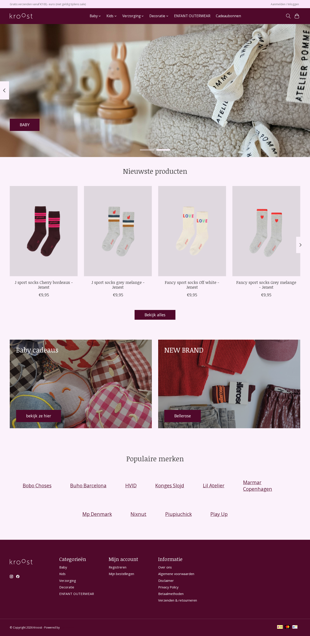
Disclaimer (166, 580)
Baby (63, 567)
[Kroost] (21, 16)
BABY (25, 124)
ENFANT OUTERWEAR (192, 16)
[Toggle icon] (288, 16)
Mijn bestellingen (121, 573)
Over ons (165, 567)
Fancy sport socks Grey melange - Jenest (266, 285)
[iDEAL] (280, 627)
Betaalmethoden (171, 593)
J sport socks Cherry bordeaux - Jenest (44, 285)
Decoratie (66, 587)
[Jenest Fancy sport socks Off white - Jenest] (192, 231)
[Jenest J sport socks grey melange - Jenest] (118, 231)
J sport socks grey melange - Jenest (118, 285)
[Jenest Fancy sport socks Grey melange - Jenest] (266, 231)
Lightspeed (67, 627)
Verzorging (67, 580)
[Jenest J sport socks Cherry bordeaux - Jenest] (44, 231)
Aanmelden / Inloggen (285, 4)
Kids (62, 573)
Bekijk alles (155, 314)
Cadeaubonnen (228, 16)
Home (79, 16)
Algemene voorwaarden (176, 573)
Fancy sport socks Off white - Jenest (192, 285)
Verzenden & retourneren (177, 600)
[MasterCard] (287, 627)
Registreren (117, 567)
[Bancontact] (295, 627)
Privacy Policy (168, 587)
